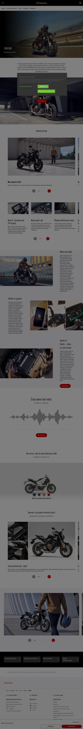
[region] (42, 84)
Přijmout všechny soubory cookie (46, 91)
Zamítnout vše (43, 86)
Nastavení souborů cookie (26, 86)
